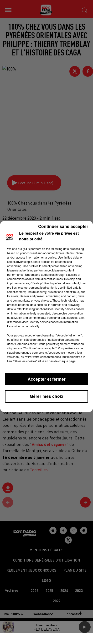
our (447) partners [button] (29, 249)
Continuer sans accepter (63, 226)
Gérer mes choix (46, 396)
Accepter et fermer (47, 379)
